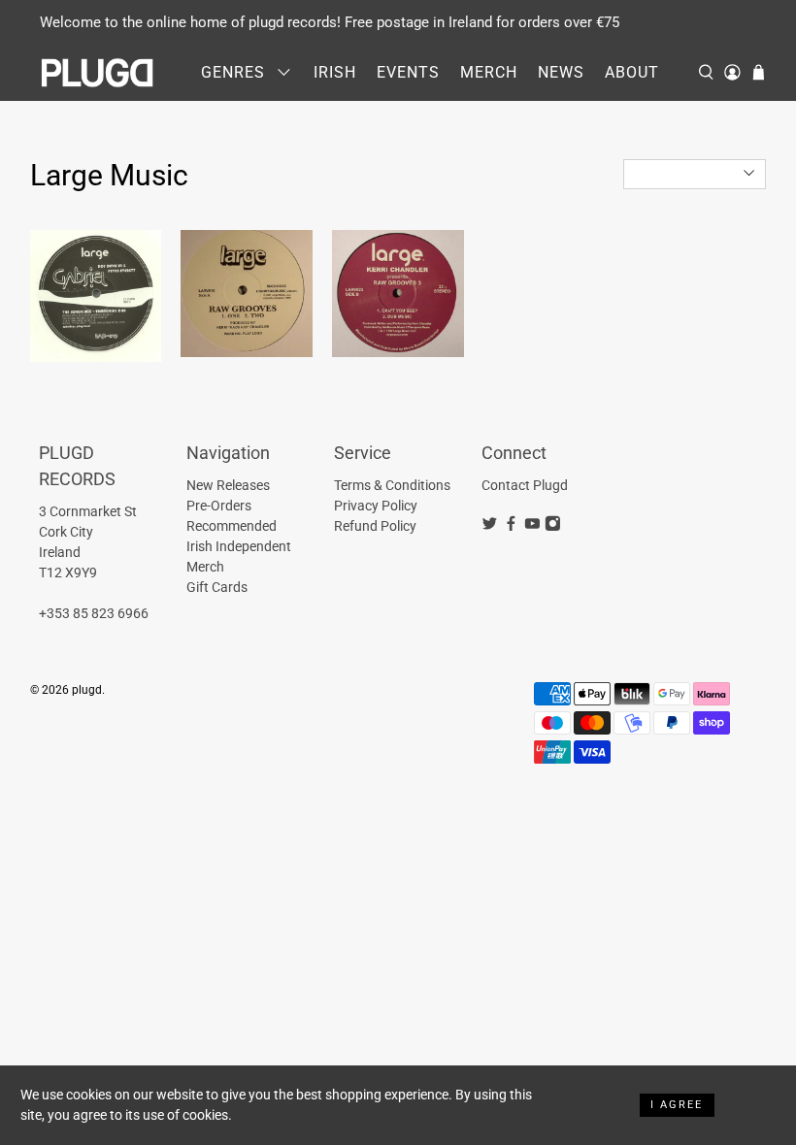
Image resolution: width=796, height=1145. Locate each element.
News (561, 72)
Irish (335, 72)
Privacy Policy (375, 505)
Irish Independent (238, 546)
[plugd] (98, 72)
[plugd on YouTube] (532, 527)
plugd (87, 690)
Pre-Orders (218, 505)
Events (408, 72)
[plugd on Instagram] (553, 527)
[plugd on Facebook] (511, 527)
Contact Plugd (524, 485)
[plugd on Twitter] (489, 527)
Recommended (231, 526)
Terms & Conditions (392, 485)
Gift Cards (217, 587)
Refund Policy (375, 526)
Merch (488, 72)
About (632, 72)
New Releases (228, 485)
